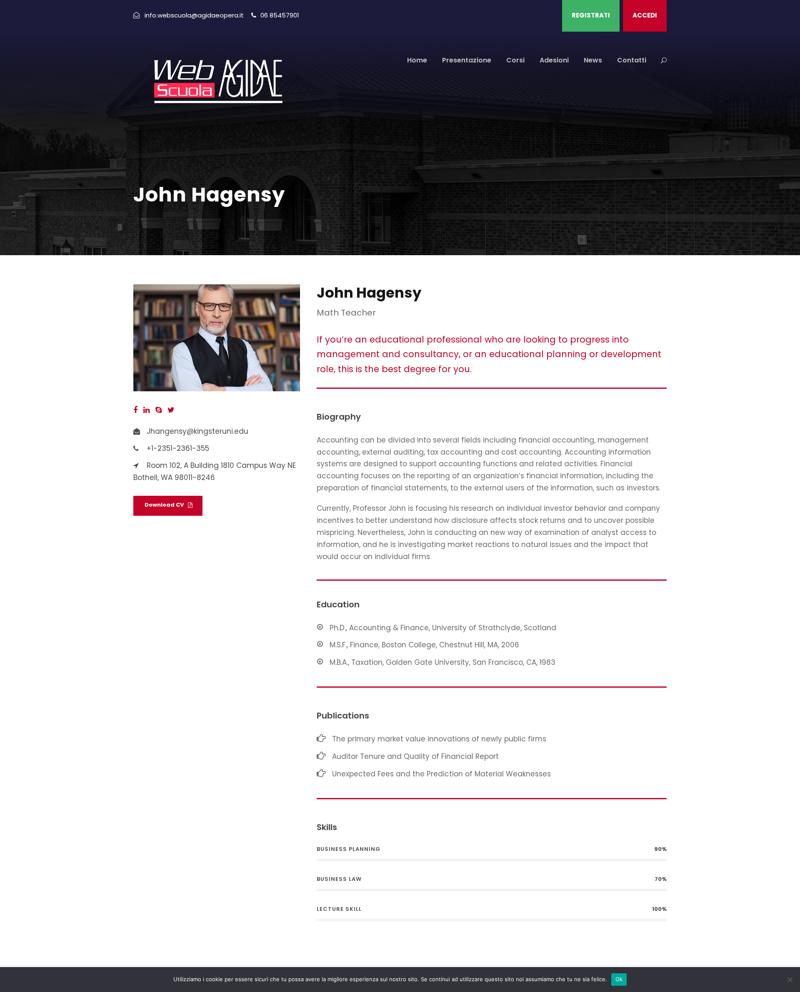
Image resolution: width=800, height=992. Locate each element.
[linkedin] (146, 410)
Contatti (631, 60)
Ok (619, 979)
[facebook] (135, 410)
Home (417, 60)
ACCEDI (644, 15)
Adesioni (554, 60)
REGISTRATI (591, 15)
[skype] (158, 410)
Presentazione (466, 60)
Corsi (515, 60)
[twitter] (171, 410)
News (593, 60)
